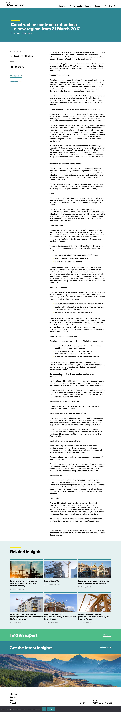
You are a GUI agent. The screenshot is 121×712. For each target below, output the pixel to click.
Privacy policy (51, 709)
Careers (87, 6)
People (72, 6)
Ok (44, 709)
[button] (12, 67)
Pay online (108, 6)
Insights (79, 6)
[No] (119, 709)
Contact (97, 6)
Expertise (62, 6)
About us (13, 694)
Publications (15, 33)
